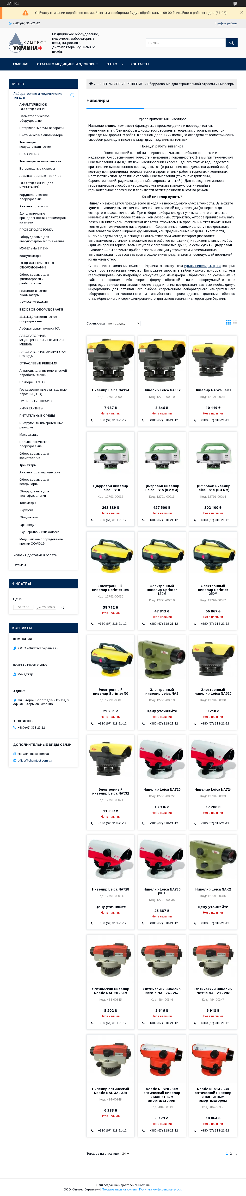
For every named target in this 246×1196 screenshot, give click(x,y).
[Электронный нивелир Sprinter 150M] (161, 556)
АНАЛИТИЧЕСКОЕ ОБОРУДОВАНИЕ (33, 107)
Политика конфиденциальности (161, 1189)
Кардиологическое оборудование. (33, 197)
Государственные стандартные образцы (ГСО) (43, 392)
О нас (111, 64)
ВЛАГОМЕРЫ (29, 154)
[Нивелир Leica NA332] (161, 360)
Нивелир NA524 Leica (213, 390)
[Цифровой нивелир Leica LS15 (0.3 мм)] (213, 456)
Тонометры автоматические (40, 161)
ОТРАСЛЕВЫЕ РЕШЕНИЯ (123, 84)
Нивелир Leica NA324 (110, 390)
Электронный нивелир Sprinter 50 (110, 691)
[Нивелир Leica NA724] (213, 759)
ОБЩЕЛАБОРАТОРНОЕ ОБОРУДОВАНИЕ (37, 265)
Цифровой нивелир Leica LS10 (110, 488)
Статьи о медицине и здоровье (67, 64)
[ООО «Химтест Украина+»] (27, 51)
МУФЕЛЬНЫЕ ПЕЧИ (34, 248)
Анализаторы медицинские (39, 472)
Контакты (139, 64)
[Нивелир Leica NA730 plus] (161, 859)
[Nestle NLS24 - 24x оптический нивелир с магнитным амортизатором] (213, 1059)
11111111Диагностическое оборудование (38, 319)
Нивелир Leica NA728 (110, 889)
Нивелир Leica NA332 (161, 390)
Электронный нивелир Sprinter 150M (162, 590)
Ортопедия (27, 525)
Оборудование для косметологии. (34, 456)
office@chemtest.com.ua (35, 760)
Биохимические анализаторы (41, 135)
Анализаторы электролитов (40, 176)
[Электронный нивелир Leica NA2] (161, 659)
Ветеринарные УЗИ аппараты (41, 128)
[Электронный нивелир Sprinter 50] (110, 659)
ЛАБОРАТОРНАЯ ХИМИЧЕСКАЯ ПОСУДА (43, 354)
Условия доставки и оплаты (35, 555)
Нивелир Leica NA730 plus (161, 891)
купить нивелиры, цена (202, 266)
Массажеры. (28, 434)
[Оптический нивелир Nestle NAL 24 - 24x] (161, 959)
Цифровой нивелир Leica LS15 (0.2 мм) (161, 488)
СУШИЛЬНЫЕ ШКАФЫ (35, 401)
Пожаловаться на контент (119, 1189)
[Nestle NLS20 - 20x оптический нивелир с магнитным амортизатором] (161, 1059)
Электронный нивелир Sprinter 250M (213, 590)
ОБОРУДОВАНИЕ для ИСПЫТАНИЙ (36, 185)
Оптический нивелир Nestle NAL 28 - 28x (213, 991)
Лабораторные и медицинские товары (37, 95)
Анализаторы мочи (33, 206)
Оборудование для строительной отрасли (181, 84)
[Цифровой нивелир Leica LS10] (110, 456)
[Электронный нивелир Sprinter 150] (110, 556)
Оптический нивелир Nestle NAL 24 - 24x (162, 991)
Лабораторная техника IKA (39, 328)
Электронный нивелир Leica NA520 (213, 691)
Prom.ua (144, 1185)
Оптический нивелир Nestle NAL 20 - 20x (110, 991)
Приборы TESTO (32, 382)
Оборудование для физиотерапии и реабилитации (34, 279)
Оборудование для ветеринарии (34, 482)
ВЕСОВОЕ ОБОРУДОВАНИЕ (41, 309)
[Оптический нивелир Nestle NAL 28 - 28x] (213, 959)
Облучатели (28, 517)
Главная (20, 64)
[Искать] (232, 42)
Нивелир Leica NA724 (213, 789)
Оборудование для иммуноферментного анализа (41, 239)
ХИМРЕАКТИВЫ (31, 408)
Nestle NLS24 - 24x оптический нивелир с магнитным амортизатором (213, 1094)
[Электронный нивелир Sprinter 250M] (213, 556)
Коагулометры (30, 256)
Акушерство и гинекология (39, 532)
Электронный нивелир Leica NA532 (110, 791)
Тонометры (27, 503)
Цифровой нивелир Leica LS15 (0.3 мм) (213, 488)
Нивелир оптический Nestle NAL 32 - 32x (110, 1091)
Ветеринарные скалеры (37, 168)
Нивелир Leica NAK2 (213, 889)
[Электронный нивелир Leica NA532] (110, 759)
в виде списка (235, 323)
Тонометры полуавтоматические (35, 144)
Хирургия (26, 510)
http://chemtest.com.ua (33, 753)
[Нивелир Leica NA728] (110, 859)
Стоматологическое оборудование (34, 118)
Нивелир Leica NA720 (161, 789)
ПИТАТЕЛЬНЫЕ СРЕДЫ (37, 415)
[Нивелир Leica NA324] (110, 360)
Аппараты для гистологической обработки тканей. (43, 373)
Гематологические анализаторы (33, 293)
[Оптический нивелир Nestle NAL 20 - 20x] (110, 959)
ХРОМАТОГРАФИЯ (33, 302)
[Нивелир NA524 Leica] (213, 360)
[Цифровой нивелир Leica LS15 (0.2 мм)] (161, 456)
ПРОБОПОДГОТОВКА (36, 229)
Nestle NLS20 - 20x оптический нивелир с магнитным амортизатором (161, 1094)
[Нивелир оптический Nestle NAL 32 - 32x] (110, 1059)
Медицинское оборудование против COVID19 (41, 541)
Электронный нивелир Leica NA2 (161, 691)
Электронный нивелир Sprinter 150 (110, 588)
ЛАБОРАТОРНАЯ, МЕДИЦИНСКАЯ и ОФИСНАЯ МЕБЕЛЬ (41, 340)
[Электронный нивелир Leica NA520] (213, 659)
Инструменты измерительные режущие (41, 425)
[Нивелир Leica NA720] (161, 759)
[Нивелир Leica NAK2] (213, 859)
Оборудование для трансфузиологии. (34, 493)
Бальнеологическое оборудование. (34, 444)
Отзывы (19, 565)
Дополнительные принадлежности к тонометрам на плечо (42, 218)
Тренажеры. (28, 465)
